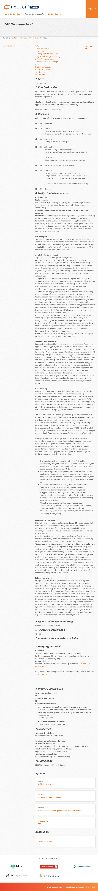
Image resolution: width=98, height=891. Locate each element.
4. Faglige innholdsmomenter (46, 54)
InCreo (92, 887)
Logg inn (92, 8)
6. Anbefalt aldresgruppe (44, 59)
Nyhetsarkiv (43, 821)
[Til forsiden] (21, 7)
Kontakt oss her (45, 842)
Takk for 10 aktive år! (46, 784)
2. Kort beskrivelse (42, 48)
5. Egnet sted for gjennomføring (47, 56)
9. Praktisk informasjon (44, 69)
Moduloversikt (35, 38)
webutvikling (83, 887)
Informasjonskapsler (55, 887)
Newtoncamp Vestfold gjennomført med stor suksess (60, 810)
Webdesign (70, 887)
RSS (39, 824)
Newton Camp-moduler (34, 14)
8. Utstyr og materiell (43, 67)
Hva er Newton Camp (13, 14)
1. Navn (38, 46)
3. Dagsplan (39, 51)
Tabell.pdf (44, 674)
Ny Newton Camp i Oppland (49, 797)
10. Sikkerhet (40, 72)
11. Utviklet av (40, 75)
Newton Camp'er (55, 14)
